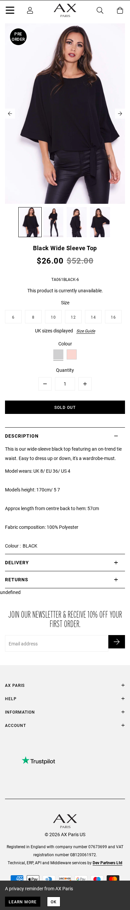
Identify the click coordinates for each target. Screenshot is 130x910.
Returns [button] (16, 579)
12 (73, 317)
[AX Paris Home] (65, 10)
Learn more (23, 901)
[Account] (30, 10)
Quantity (65, 370)
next (120, 114)
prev (10, 114)
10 (53, 317)
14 (93, 317)
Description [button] (22, 436)
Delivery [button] (17, 562)
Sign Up (116, 641)
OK (54, 901)
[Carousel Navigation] (65, 114)
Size (65, 302)
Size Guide (85, 330)
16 (113, 317)
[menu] (10, 11)
